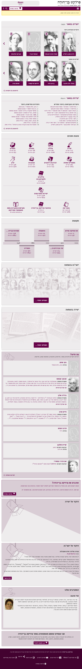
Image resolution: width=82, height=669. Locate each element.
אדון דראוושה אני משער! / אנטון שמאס (24, 117)
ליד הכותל (58, 416)
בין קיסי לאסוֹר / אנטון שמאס (27, 109)
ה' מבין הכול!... (19, 416)
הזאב (54, 447)
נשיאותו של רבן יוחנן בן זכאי (49, 400)
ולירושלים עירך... (30, 416)
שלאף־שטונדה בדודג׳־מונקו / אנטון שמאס (22, 111)
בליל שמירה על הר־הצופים (45, 416)
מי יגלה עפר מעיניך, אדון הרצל (29, 383)
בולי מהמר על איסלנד (34, 381)
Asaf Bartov (71, 554)
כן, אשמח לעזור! (40, 643)
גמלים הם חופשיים (61, 383)
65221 (20, 2)
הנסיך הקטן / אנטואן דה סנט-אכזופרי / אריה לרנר (60, 111)
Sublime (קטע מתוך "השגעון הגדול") (44, 464)
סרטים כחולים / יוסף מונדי (67, 121)
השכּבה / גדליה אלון (30, 122)
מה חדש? (74, 354)
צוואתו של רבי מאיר (49, 402)
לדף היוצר (7, 578)
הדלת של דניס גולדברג (47, 383)
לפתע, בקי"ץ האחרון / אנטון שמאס (25, 113)
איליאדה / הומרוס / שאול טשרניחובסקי (63, 109)
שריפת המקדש (25, 398)
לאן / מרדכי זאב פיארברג (68, 119)
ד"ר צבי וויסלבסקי (32, 418)
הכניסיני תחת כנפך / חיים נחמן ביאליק (63, 125)
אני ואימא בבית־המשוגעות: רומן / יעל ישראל (61, 113)
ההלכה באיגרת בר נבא (35, 402)
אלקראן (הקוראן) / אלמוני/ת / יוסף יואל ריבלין (61, 122)
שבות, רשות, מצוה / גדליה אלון (26, 121)
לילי (60, 431)
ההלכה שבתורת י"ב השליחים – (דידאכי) (44, 398)
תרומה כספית (15, 8)
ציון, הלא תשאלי (57, 365)
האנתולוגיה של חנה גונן (49, 381)
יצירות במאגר (73, 98)
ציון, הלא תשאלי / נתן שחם (27, 107)
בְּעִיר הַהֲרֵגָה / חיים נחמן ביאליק (66, 117)
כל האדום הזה (13, 385)
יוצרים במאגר (73, 24)
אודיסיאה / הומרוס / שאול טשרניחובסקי (63, 107)
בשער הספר (53, 414)
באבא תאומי (22, 381)
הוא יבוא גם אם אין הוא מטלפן (43, 385)
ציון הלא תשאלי (13, 383)
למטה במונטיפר (13, 381)
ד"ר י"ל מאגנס (44, 418)
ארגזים (60, 449)
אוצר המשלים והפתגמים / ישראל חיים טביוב (62, 115)
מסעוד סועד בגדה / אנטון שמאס (26, 119)
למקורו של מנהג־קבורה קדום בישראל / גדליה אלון (20, 125)
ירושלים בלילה (20, 414)
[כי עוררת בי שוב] (42, 414)
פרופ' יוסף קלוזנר (55, 418)
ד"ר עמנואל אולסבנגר (19, 418)
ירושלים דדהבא (31, 414)
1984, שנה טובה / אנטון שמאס (26, 115)
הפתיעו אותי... (41, 300)
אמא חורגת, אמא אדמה (25, 385)
